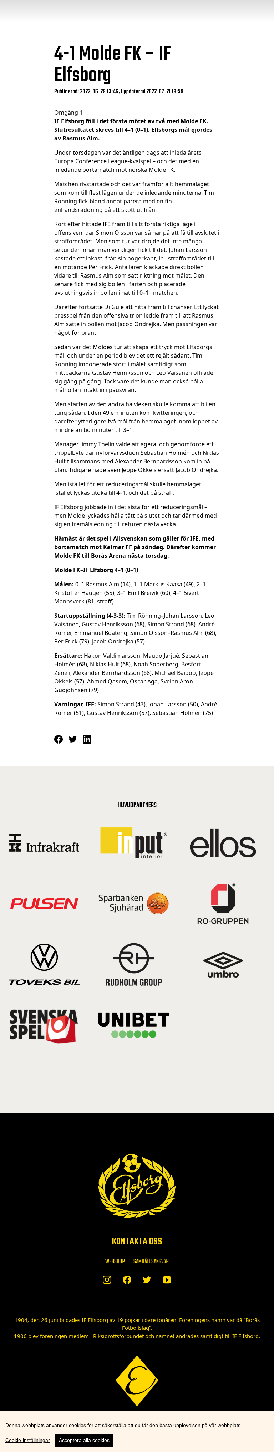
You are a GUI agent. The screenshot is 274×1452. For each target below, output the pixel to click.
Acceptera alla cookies (84, 1440)
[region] (137, 1431)
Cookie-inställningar (27, 1440)
